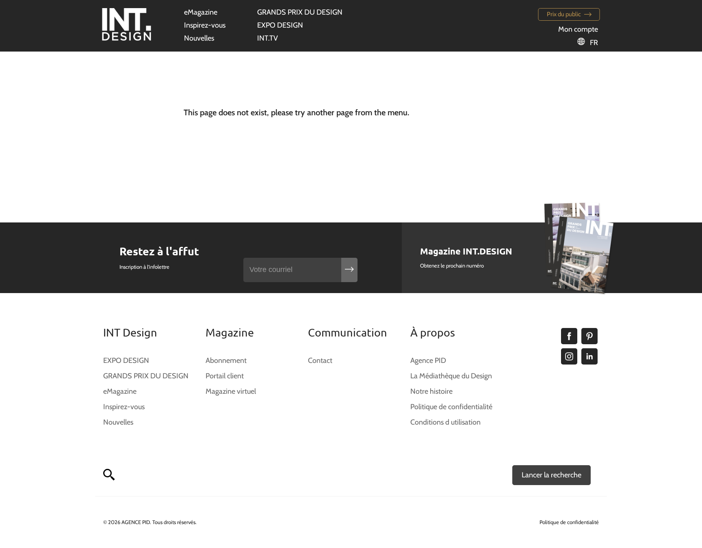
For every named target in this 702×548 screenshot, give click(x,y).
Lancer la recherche (551, 474)
